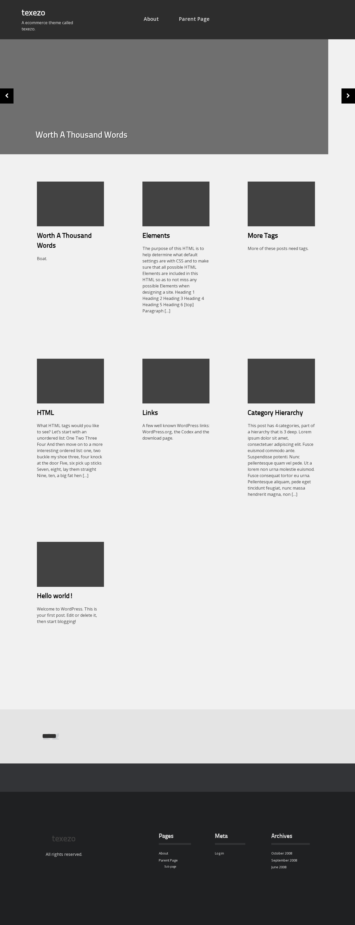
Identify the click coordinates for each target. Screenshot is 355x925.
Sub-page (170, 866)
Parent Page (194, 18)
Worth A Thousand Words (82, 135)
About (151, 18)
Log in (219, 853)
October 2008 (281, 853)
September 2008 (284, 860)
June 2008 (278, 867)
